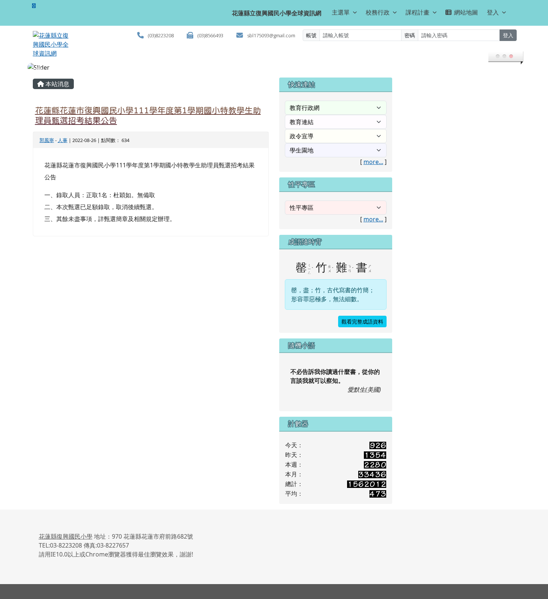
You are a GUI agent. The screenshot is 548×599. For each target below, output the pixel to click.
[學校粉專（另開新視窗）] (34, 5)
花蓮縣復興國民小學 (65, 536)
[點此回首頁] (274, 67)
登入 (493, 12)
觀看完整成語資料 (362, 321)
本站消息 (56, 84)
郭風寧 (47, 140)
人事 (62, 140)
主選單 (341, 12)
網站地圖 (466, 12)
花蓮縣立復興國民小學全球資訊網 (276, 13)
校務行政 (378, 12)
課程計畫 (417, 12)
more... (373, 162)
